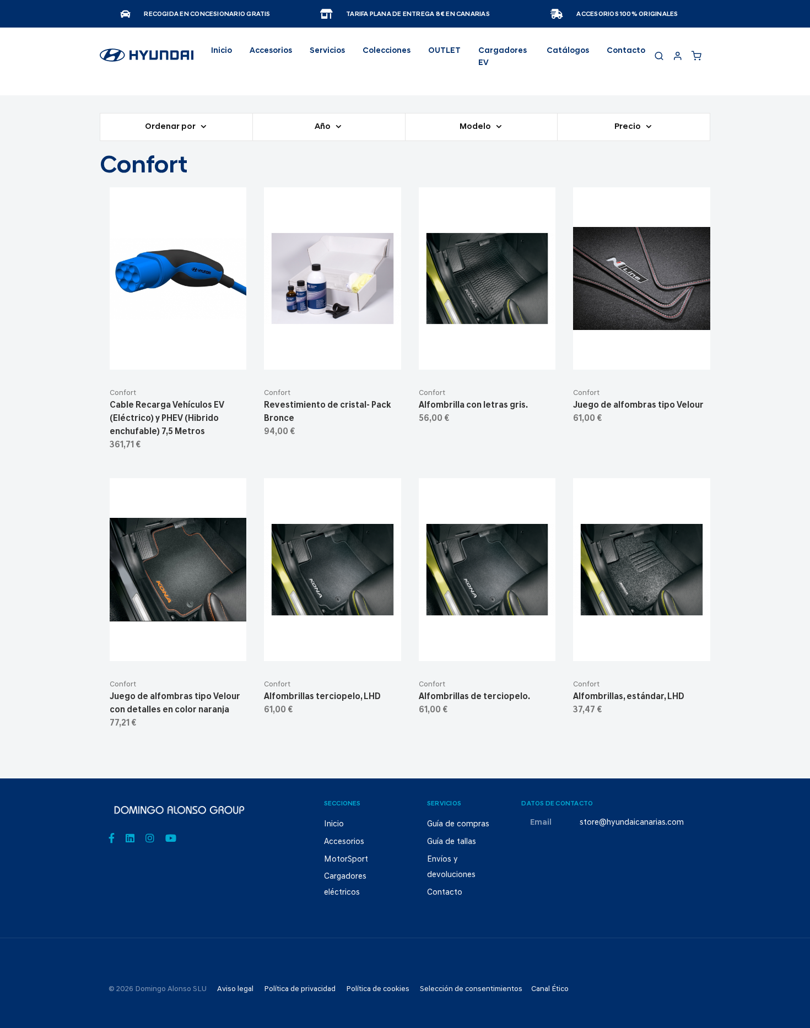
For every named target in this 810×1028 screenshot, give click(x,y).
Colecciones (387, 51)
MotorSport (346, 860)
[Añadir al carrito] (178, 356)
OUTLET (444, 51)
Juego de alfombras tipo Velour (638, 405)
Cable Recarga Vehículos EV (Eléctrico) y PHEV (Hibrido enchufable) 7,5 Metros (167, 418)
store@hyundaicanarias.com (632, 823)
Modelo (476, 127)
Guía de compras (458, 824)
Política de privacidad (300, 989)
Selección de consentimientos (471, 989)
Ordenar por (171, 127)
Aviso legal (235, 989)
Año (323, 127)
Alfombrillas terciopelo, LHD (322, 696)
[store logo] (146, 60)
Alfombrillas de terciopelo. (474, 696)
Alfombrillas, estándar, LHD (628, 696)
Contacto (626, 51)
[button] (204, 356)
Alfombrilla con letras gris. (473, 405)
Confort (123, 393)
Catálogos (568, 51)
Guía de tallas (451, 842)
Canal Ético (550, 989)
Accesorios (344, 842)
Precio (628, 127)
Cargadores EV (502, 57)
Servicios (327, 51)
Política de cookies (377, 989)
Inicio (221, 51)
